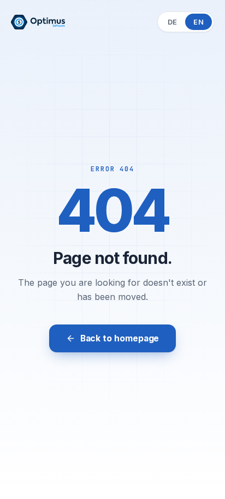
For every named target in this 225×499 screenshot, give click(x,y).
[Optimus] (38, 22)
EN (198, 21)
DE (172, 21)
